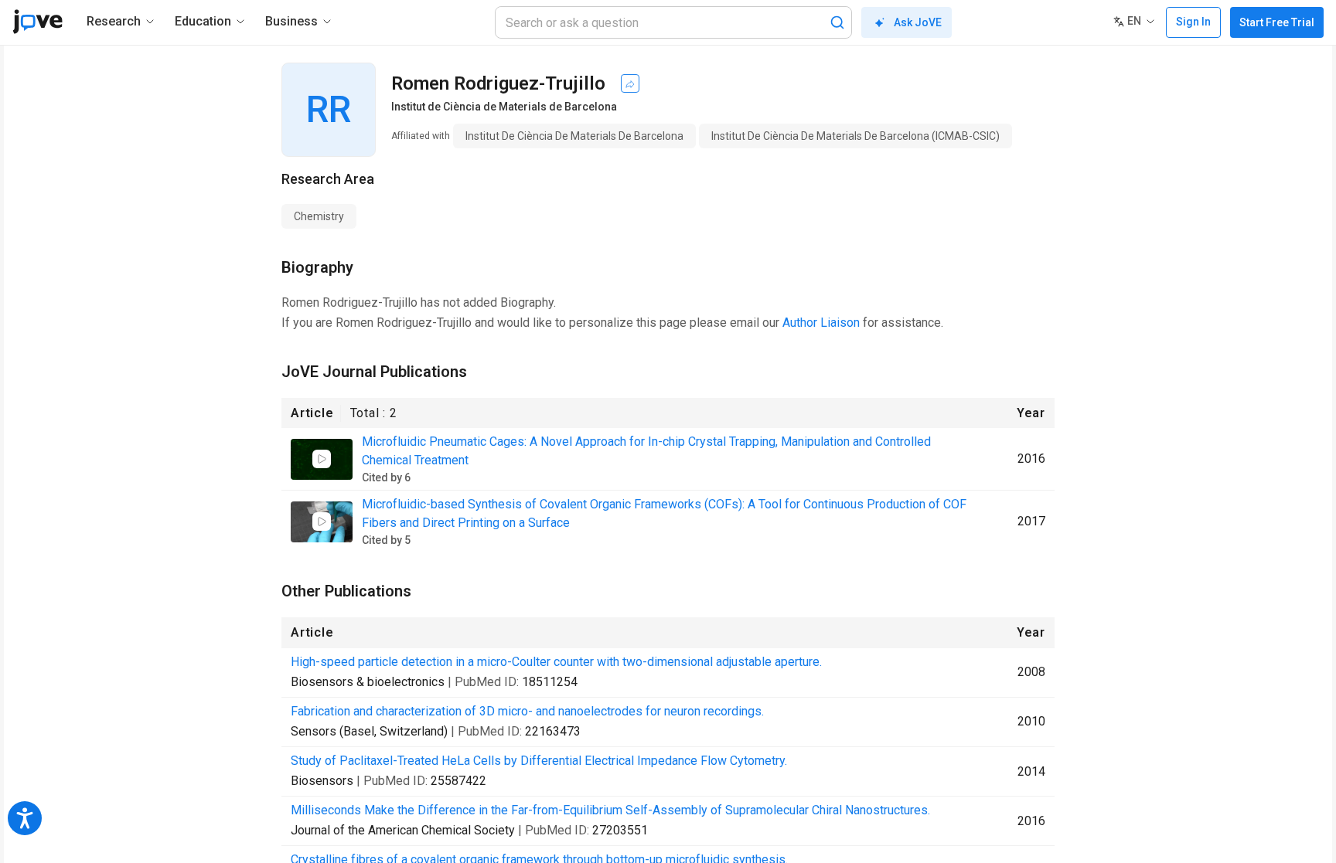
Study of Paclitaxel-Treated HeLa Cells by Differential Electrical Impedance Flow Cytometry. (539, 760)
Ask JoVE (918, 22)
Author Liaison (821, 322)
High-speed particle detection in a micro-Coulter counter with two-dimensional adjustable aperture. (556, 661)
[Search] (837, 22)
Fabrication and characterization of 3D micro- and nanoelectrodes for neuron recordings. (527, 711)
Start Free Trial (1276, 22)
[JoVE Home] (37, 21)
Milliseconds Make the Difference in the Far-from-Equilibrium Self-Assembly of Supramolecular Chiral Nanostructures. (610, 810)
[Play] (321, 459)
